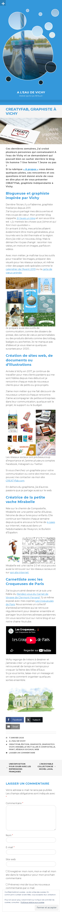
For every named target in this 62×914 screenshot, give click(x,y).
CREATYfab (14, 744)
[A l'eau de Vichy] (31, 47)
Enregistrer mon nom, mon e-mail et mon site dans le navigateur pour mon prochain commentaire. (31, 875)
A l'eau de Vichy (31, 92)
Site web (11, 859)
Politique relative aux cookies (32, 902)
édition (25, 744)
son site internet (19, 572)
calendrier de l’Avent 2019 (21, 269)
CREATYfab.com (15, 480)
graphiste (35, 744)
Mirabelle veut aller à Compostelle (35, 747)
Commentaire (14, 803)
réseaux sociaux (25, 749)
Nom (9, 835)
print (12, 749)
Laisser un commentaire (22, 753)
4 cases (51, 522)
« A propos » (30, 169)
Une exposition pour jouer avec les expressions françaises (20, 768)
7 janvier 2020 (16, 738)
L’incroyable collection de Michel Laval (45, 766)
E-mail (10, 847)
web (36, 749)
